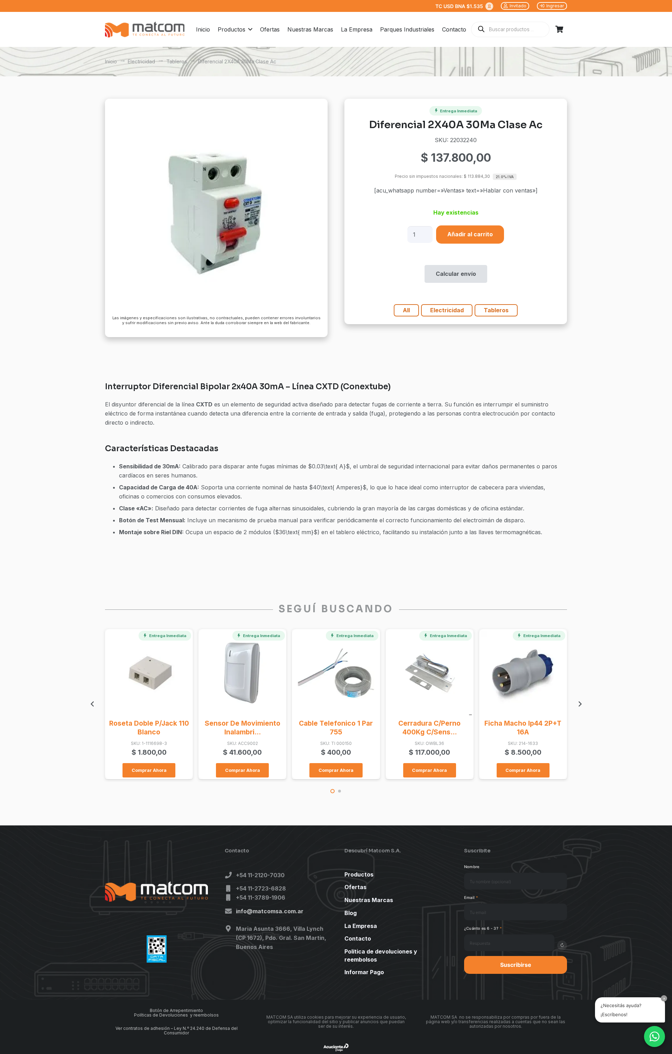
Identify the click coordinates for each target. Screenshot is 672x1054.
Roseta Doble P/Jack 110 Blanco (149, 727)
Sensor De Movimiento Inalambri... (242, 727)
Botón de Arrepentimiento (176, 1010)
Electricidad (141, 61)
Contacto (357, 938)
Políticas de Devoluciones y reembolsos (176, 1015)
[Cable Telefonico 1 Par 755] (336, 673)
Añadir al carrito (470, 234)
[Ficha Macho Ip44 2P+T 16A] (523, 673)
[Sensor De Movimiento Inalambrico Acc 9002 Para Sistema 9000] (242, 673)
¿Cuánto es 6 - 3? (483, 928)
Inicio (111, 61)
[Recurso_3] (144, 29)
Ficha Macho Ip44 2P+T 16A (522, 727)
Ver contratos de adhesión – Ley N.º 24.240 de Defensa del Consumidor (176, 1030)
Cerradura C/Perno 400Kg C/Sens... (429, 727)
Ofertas (355, 887)
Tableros (176, 61)
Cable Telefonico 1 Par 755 (336, 727)
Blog (350, 912)
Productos (358, 874)
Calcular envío (456, 273)
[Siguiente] (579, 704)
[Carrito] (559, 29)
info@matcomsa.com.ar (269, 911)
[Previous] (92, 704)
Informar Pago (364, 972)
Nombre (471, 866)
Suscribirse (515, 964)
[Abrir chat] (654, 1036)
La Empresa (360, 925)
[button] (248, 29)
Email (471, 897)
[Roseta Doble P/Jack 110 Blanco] (149, 673)
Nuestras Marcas (368, 900)
